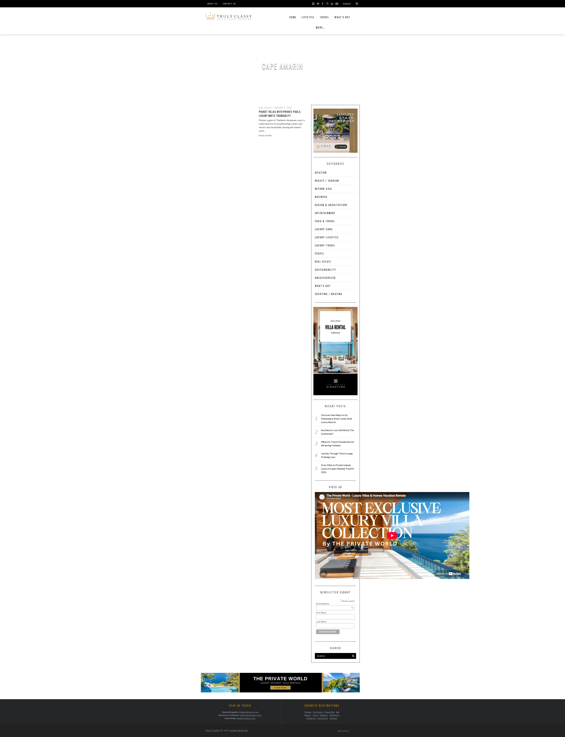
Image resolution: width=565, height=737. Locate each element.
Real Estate (265, 107)
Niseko (307, 715)
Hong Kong (322, 718)
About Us (212, 3)
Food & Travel (325, 221)
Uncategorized (325, 278)
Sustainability (325, 269)
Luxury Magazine (239, 730)
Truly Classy (212, 730)
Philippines (334, 715)
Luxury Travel (325, 245)
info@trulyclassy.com (248, 712)
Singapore (311, 718)
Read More (265, 136)
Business (321, 197)
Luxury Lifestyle (327, 237)
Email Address (334, 604)
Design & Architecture (331, 205)
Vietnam (333, 718)
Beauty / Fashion (327, 180)
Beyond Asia (323, 189)
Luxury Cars (324, 229)
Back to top (343, 731)
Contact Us (229, 3)
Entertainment (325, 213)
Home (292, 17)
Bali (337, 712)
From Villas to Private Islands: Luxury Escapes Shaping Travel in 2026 (337, 468)
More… (320, 27)
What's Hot (323, 286)
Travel (324, 17)
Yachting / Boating (329, 294)
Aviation (321, 172)
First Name (321, 612)
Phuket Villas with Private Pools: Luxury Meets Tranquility (280, 114)
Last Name (321, 621)
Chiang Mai (329, 712)
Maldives (324, 715)
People (319, 253)
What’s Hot (342, 17)
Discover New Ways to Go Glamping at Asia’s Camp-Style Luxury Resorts (336, 418)
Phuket (308, 712)
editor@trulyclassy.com (250, 715)
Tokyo (315, 715)
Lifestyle (308, 17)
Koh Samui (318, 712)
